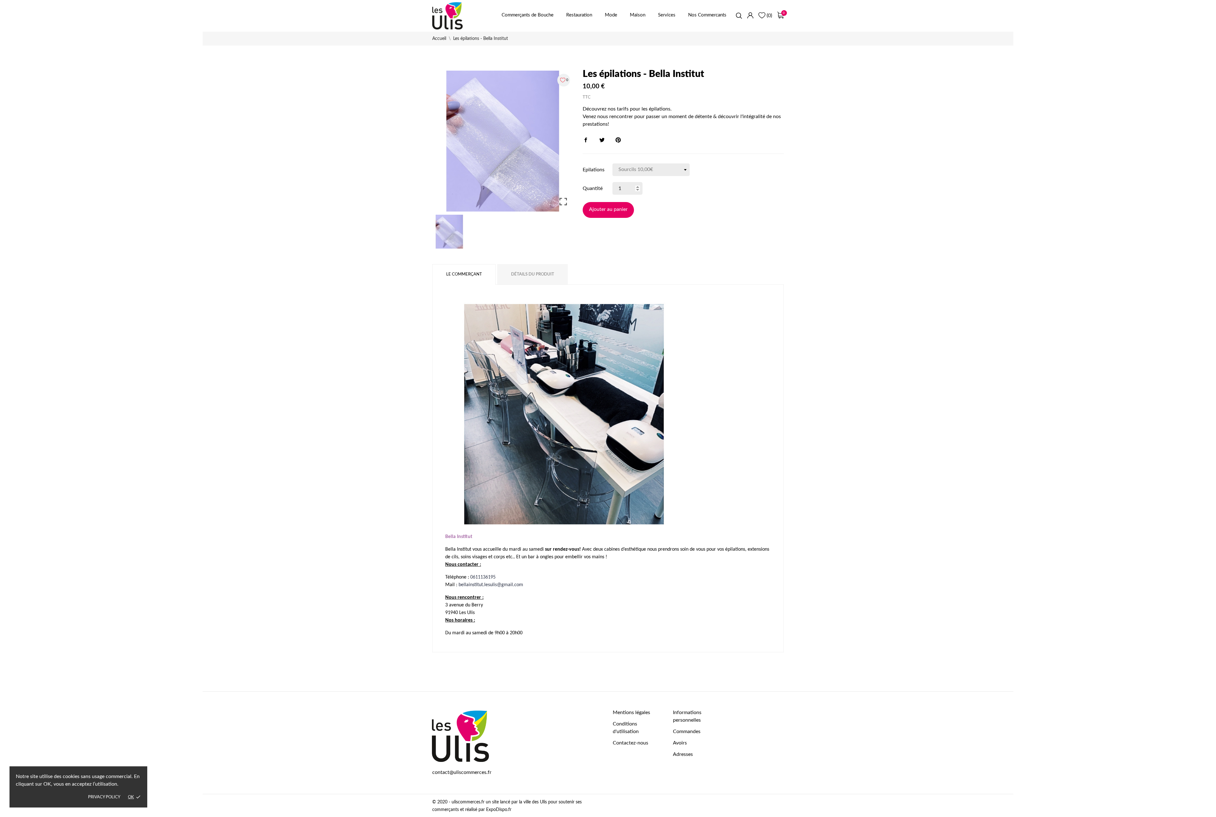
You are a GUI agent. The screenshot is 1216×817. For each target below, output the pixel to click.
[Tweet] (602, 140)
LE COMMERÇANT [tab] (464, 274)
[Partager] (586, 140)
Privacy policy (104, 797)
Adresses (683, 754)
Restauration (579, 15)
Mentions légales (631, 712)
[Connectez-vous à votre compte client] (750, 15)
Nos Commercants (707, 15)
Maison (637, 15)
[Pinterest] (618, 140)
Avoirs (680, 742)
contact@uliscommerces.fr (461, 772)
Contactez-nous (630, 742)
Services (666, 15)
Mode (611, 15)
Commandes (686, 731)
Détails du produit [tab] (532, 274)
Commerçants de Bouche (528, 15)
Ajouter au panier (608, 209)
